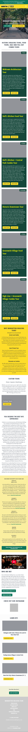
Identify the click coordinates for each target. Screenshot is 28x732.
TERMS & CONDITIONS (14, 711)
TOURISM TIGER (17, 728)
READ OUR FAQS (7, 595)
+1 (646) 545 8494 (14, 717)
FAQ (14, 710)
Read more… (20, 3)
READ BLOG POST (8, 638)
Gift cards (8, 26)
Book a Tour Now (19, 26)
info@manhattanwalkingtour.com (14, 720)
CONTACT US (14, 713)
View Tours (7, 404)
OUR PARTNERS (14, 708)
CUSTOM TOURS (14, 705)
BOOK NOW (14, 93)
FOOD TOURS (14, 703)
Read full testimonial (16, 495)
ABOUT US (14, 706)
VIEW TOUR (6, 93)
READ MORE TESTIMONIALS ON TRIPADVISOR (16, 548)
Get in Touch (14, 693)
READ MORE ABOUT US (9, 591)
